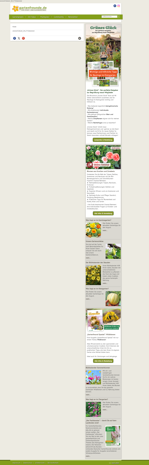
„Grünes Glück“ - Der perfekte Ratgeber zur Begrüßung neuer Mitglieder (102, 91)
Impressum (16, 463)
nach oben (115, 463)
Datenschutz (27, 463)
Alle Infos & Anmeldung (103, 213)
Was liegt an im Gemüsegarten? (98, 220)
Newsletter (73, 17)
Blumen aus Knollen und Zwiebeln (101, 171)
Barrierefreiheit (53, 463)
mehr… (105, 230)
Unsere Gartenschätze (94, 241)
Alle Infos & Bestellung (103, 361)
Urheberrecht (40, 463)
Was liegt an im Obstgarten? (97, 288)
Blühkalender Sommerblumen (98, 367)
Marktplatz (44, 17)
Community (59, 17)
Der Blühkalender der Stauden (98, 262)
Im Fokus (32, 17)
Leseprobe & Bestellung (103, 140)
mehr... (88, 456)
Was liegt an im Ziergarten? (97, 399)
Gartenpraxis (18, 17)
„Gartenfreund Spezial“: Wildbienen (101, 334)
